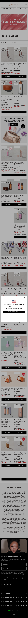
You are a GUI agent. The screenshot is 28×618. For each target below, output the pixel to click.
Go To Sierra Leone (14, 316)
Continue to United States (14, 311)
